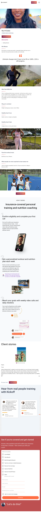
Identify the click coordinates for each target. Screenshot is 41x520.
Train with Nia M (6, 36)
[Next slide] (39, 376)
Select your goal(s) (6, 451)
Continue (20, 498)
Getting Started (6, 42)
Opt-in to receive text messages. (11, 494)
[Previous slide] (2, 376)
